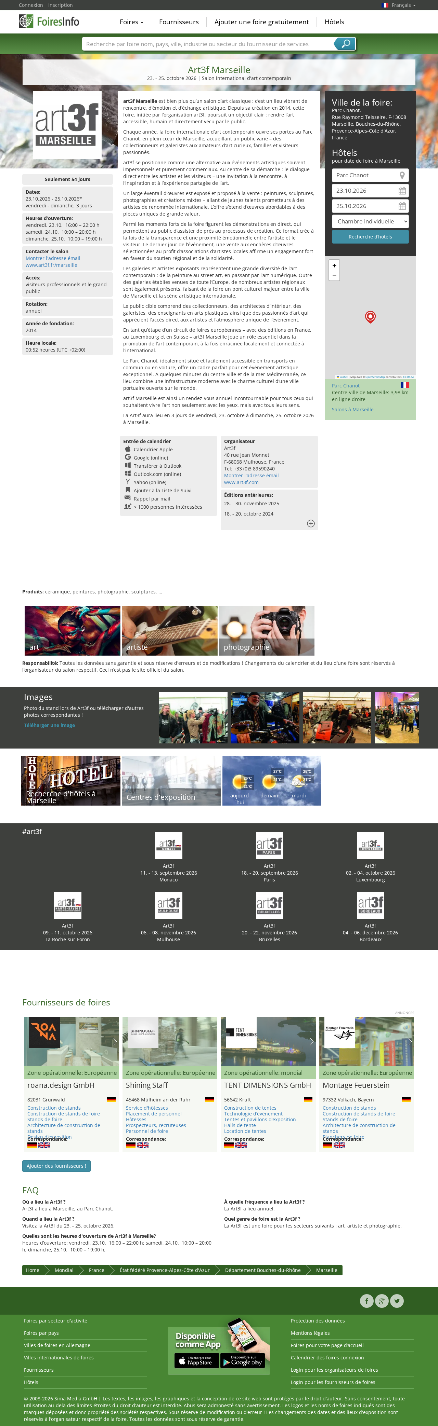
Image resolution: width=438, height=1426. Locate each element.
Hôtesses (136, 1119)
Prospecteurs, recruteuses (156, 1125)
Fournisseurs (179, 21)
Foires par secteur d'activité (55, 1320)
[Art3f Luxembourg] (370, 845)
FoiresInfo (53, 21)
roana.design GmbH (60, 1085)
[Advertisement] (219, 566)
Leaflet (343, 377)
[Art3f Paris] (269, 845)
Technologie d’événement (253, 1113)
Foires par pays (41, 1333)
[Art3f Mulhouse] (168, 905)
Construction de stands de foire (63, 1113)
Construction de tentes (250, 1108)
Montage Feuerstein (356, 1085)
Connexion (31, 5)
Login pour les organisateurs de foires (334, 1370)
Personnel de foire (147, 1131)
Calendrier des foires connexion (327, 1357)
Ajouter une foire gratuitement (262, 21)
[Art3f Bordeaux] (370, 905)
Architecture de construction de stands (63, 1128)
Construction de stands (54, 1108)
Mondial (64, 1270)
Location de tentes (245, 1131)
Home (32, 1270)
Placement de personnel (154, 1113)
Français (402, 5)
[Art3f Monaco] (168, 845)
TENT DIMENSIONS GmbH (267, 1085)
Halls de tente (240, 1125)
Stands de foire (44, 1119)
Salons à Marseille (353, 409)
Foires (130, 21)
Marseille (326, 1270)
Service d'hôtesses (147, 1108)
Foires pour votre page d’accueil (327, 1345)
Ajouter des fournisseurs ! (56, 1166)
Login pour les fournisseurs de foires (333, 1382)
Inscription (60, 5)
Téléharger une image (49, 725)
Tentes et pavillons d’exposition (260, 1119)
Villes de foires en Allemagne (57, 1345)
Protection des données (318, 1320)
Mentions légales (310, 1333)
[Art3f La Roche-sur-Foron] (67, 905)
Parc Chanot (346, 385)
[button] (370, 317)
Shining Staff (147, 1085)
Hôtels (334, 21)
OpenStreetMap (375, 377)
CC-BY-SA (408, 377)
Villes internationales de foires (59, 1357)
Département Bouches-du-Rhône (263, 1270)
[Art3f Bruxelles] (269, 905)
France (96, 1270)
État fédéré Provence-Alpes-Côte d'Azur (165, 1270)
